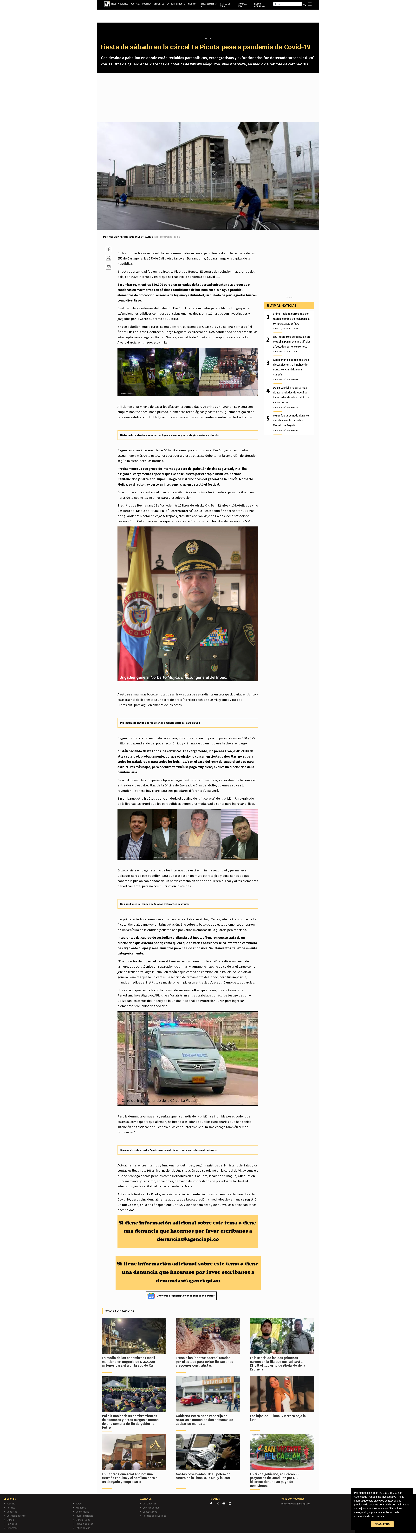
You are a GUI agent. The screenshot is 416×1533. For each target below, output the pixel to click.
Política (10, 1507)
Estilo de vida (83, 1527)
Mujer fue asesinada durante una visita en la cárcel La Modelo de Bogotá (291, 423)
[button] (385, 1516)
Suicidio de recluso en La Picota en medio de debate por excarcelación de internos (168, 1150)
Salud (79, 1503)
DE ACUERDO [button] (382, 1524)
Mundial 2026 (83, 1519)
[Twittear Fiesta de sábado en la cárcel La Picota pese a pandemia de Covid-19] (108, 259)
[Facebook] (213, 1503)
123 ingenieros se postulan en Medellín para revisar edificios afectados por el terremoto (292, 344)
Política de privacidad (154, 1515)
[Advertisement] (208, 97)
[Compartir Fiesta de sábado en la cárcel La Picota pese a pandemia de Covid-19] (108, 250)
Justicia (10, 1503)
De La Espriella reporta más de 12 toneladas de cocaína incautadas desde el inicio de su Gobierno (291, 397)
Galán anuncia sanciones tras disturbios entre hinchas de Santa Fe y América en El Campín (291, 369)
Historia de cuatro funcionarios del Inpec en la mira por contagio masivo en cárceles (170, 435)
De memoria (82, 1511)
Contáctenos (150, 1511)
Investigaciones (84, 1515)
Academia (81, 1507)
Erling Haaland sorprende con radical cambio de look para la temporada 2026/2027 (291, 321)
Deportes (11, 1511)
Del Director (149, 1503)
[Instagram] (231, 1503)
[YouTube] (225, 1503)
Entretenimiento (16, 1515)
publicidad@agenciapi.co (295, 1503)
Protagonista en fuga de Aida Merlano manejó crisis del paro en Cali (160, 722)
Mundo (10, 1519)
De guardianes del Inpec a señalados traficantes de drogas (154, 903)
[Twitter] (219, 1503)
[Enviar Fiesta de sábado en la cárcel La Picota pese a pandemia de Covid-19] (108, 267)
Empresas (12, 1527)
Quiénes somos (151, 1507)
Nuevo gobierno (84, 1523)
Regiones (11, 1523)
